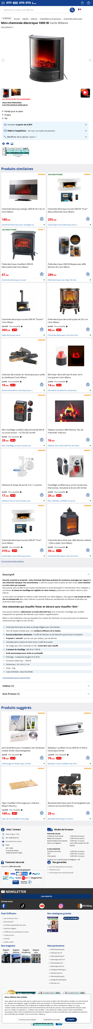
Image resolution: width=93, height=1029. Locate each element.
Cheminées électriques (72, 19)
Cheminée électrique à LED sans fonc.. (63, 335)
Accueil (17, 19)
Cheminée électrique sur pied (14, 280)
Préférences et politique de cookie (16, 932)
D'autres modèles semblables (15, 105)
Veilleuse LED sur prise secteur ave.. (16, 501)
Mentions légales (10, 928)
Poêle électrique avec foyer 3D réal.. (62, 280)
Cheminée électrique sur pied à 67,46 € (16, 678)
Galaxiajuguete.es (56, 963)
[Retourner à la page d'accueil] (21, 3)
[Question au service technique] (13, 143)
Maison (34, 19)
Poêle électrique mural (11, 335)
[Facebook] (4, 143)
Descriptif (8, 574)
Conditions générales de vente (15, 925)
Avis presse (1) (11, 693)
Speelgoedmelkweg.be (58, 980)
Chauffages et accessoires (50, 19)
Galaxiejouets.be (56, 973)
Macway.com (55, 983)
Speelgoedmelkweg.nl (58, 969)
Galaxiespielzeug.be (57, 976)
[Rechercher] (72, 10)
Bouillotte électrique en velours (60, 819)
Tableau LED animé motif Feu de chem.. (64, 445)
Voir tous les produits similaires (12, 561)
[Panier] (89, 3)
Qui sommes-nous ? (11, 918)
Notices (7, 938)
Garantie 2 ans (54, 870)
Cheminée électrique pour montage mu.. (18, 225)
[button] (45, 125)
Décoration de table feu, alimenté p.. (63, 390)
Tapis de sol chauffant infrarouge (15, 819)
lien (78, 1005)
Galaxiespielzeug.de (57, 949)
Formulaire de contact (14, 841)
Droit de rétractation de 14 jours (60, 867)
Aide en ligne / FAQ (12, 834)
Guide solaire (8, 942)
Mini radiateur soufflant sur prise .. (62, 501)
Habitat (25, 19)
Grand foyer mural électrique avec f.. (63, 225)
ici (44, 1014)
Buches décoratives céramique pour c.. (17, 390)
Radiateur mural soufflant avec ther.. (63, 763)
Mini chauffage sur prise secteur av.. (16, 445)
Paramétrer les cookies (52, 1020)
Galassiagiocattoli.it (57, 966)
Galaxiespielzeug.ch (57, 956)
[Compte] (83, 3)
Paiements (11, 866)
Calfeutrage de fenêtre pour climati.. (16, 763)
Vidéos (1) (8, 686)
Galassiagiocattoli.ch (57, 959)
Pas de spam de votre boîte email (61, 873)
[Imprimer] (8, 143)
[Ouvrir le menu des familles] (3, 3)
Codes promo (9, 935)
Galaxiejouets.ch (56, 953)
